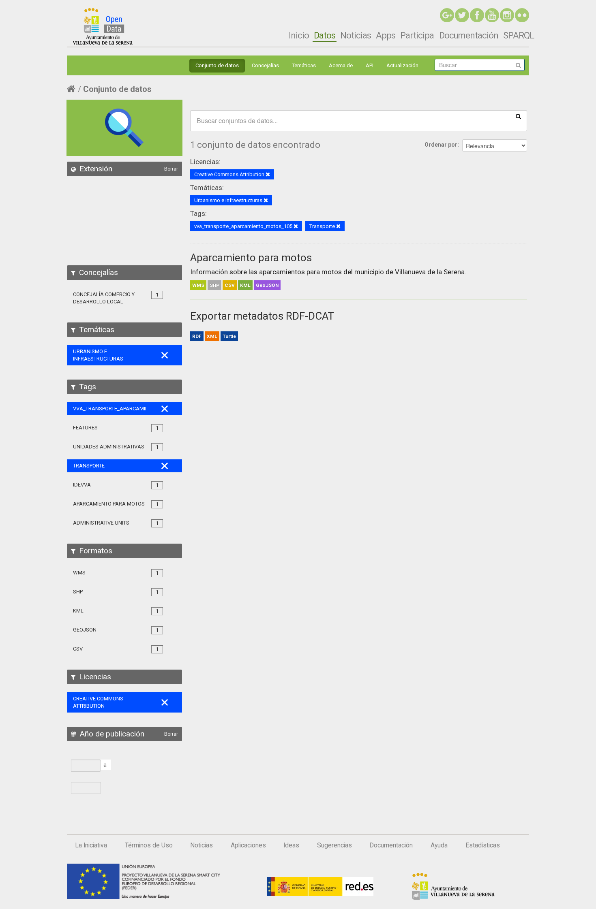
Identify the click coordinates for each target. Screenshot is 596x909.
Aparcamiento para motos (251, 258)
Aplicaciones (248, 845)
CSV (230, 285)
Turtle (229, 336)
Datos (324, 35)
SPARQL (518, 35)
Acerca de (341, 65)
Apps (385, 35)
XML (212, 336)
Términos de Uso (149, 845)
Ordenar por (440, 144)
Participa (417, 35)
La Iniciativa (91, 845)
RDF (197, 336)
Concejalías (265, 65)
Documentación (468, 35)
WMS (198, 285)
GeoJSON (267, 285)
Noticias (355, 35)
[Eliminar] (268, 174)
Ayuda (439, 845)
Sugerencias (334, 845)
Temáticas (304, 65)
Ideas (291, 845)
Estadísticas (482, 845)
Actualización (402, 65)
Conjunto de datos (217, 65)
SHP (214, 285)
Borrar (171, 169)
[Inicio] (103, 26)
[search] (518, 116)
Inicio (299, 35)
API (369, 65)
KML (245, 285)
